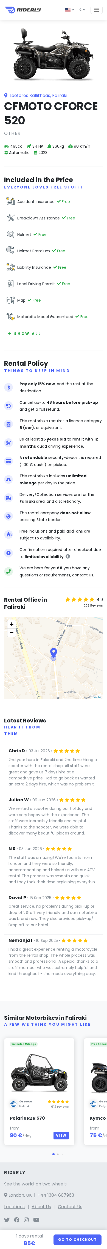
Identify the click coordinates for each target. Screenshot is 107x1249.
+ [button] (11, 624)
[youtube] (36, 1220)
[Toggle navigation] (97, 10)
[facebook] (16, 1220)
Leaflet (97, 697)
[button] (53, 1154)
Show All (27, 333)
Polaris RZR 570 (27, 1118)
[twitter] (7, 1220)
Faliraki (24, 1106)
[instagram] (26, 1220)
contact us (82, 575)
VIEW (61, 1135)
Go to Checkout (77, 1239)
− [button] (11, 632)
